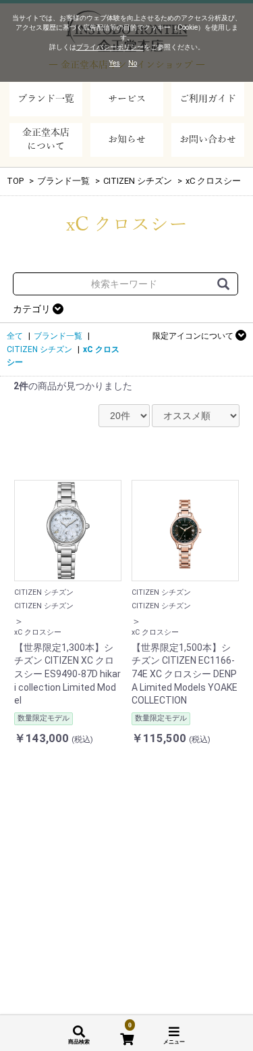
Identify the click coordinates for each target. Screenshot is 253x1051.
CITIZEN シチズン (137, 181)
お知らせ (127, 140)
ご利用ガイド (207, 99)
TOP (15, 181)
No (132, 63)
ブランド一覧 (46, 99)
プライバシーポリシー (110, 47)
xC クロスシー (213, 181)
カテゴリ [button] (33, 308)
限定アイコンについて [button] (193, 336)
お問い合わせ (207, 140)
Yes (114, 63)
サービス (127, 99)
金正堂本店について (45, 139)
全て (15, 336)
